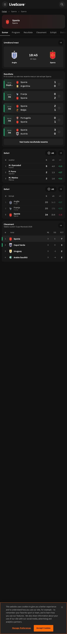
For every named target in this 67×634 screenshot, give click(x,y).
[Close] (62, 607)
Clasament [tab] (41, 32)
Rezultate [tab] (28, 32)
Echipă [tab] (53, 32)
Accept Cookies (43, 628)
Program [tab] (16, 32)
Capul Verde (19, 245)
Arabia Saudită (20, 257)
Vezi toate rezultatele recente (33, 142)
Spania (17, 239)
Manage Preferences (21, 628)
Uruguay (18, 251)
